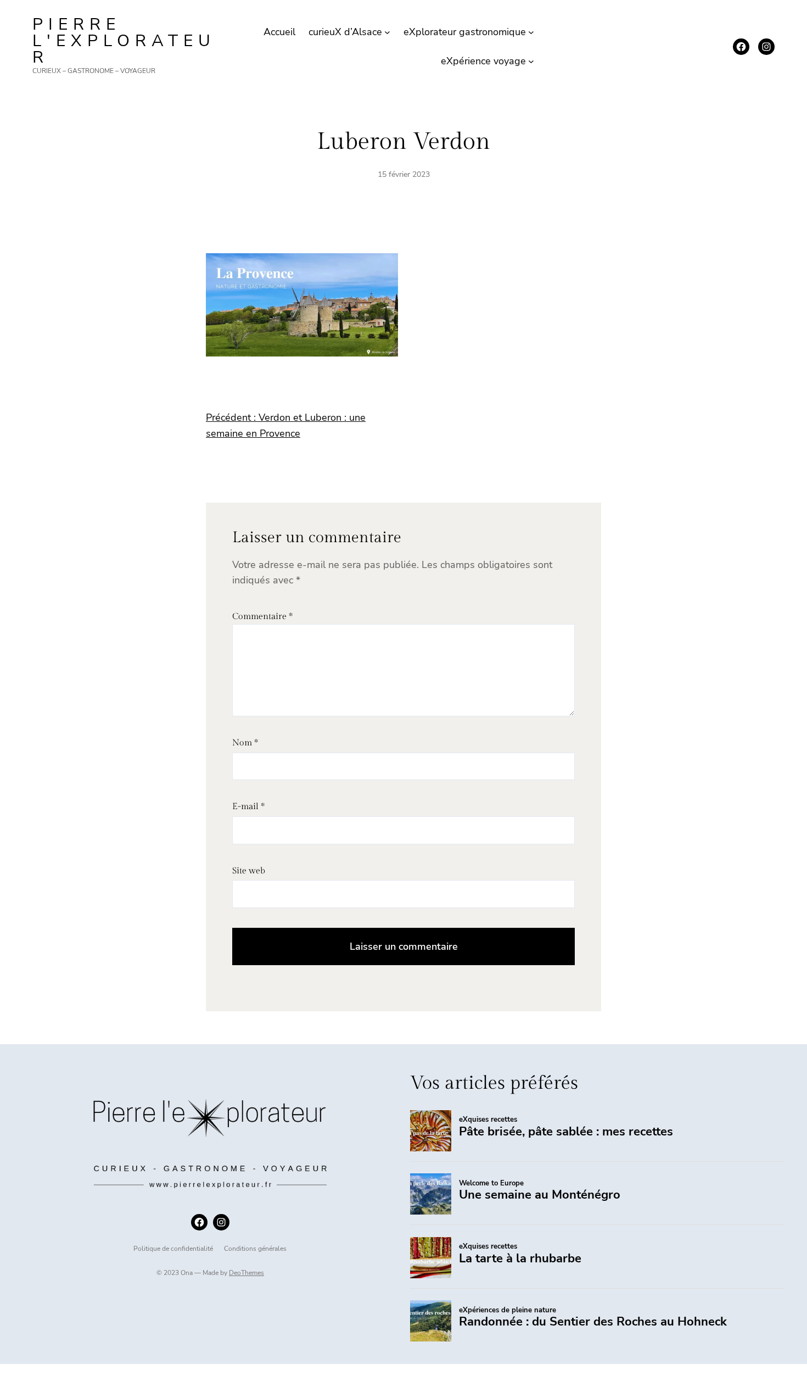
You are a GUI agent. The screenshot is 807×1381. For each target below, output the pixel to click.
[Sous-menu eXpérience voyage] (531, 61)
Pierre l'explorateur (124, 41)
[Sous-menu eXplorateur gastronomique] (531, 32)
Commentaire (262, 616)
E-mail (248, 806)
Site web (248, 871)
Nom (245, 743)
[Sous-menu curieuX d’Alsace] (387, 32)
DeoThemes (246, 1272)
